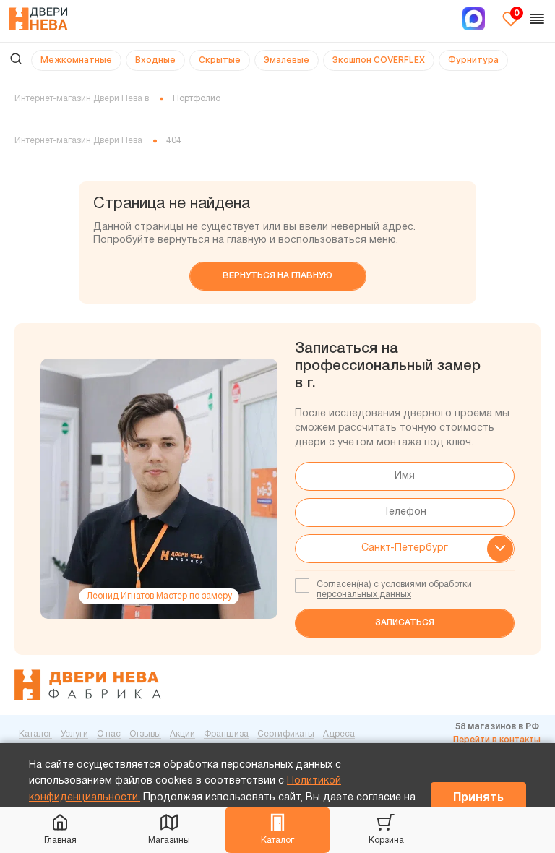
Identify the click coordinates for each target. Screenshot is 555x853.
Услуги (74, 734)
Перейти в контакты (497, 740)
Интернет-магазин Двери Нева (78, 141)
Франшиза (226, 734)
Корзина (386, 840)
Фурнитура (473, 59)
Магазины (169, 840)
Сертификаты (285, 734)
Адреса (339, 734)
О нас (109, 734)
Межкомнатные (76, 59)
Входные (155, 59)
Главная (60, 840)
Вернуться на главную (277, 276)
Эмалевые (286, 59)
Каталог (277, 840)
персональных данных (364, 595)
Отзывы (145, 734)
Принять (478, 798)
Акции (182, 734)
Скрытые (220, 59)
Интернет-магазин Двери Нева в (81, 99)
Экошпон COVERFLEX (378, 59)
